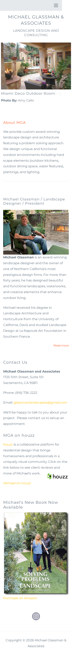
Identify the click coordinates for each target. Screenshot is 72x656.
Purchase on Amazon (20, 598)
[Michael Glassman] (36, 232)
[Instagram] (36, 616)
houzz (8, 444)
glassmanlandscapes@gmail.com (40, 402)
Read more (61, 346)
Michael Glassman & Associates (36, 20)
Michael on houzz (17, 483)
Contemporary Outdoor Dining (31, 93)
